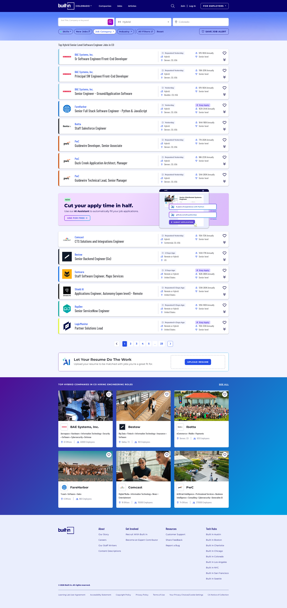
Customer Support (175, 534)
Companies (105, 6)
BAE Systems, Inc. (84, 427)
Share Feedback (174, 540)
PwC (190, 487)
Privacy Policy (142, 595)
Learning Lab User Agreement (71, 595)
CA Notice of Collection (218, 595)
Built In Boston (214, 540)
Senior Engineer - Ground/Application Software (103, 93)
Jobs (119, 6)
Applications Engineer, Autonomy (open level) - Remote (109, 293)
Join (183, 6)
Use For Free (76, 218)
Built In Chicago (214, 551)
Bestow (134, 427)
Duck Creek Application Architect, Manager (101, 163)
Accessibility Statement (100, 595)
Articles (132, 6)
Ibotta (191, 427)
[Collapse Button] (225, 60)
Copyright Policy (123, 595)
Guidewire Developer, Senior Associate (98, 145)
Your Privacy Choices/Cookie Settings (186, 595)
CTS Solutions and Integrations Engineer (99, 241)
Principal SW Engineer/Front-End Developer (101, 76)
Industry (124, 31)
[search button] (173, 6)
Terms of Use (159, 595)
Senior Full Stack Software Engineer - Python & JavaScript (111, 111)
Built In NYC (212, 567)
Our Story (104, 534)
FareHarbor (79, 487)
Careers (102, 540)
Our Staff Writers (108, 545)
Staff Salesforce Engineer (90, 128)
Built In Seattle (214, 578)
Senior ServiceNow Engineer (92, 311)
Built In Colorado (215, 556)
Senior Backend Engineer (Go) (93, 258)
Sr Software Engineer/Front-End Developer (101, 59)
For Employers (213, 6)
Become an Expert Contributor (142, 540)
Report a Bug (173, 545)
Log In (192, 6)
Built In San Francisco (217, 573)
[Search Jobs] (110, 22)
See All (224, 384)
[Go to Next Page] (170, 344)
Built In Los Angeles (216, 562)
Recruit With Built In (136, 534)
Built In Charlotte (215, 545)
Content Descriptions (110, 551)
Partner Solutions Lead (89, 328)
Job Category (103, 31)
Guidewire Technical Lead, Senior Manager (101, 180)
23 (161, 343)
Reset (160, 31)
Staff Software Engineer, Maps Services (99, 276)
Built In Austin (213, 534)
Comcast (135, 487)
